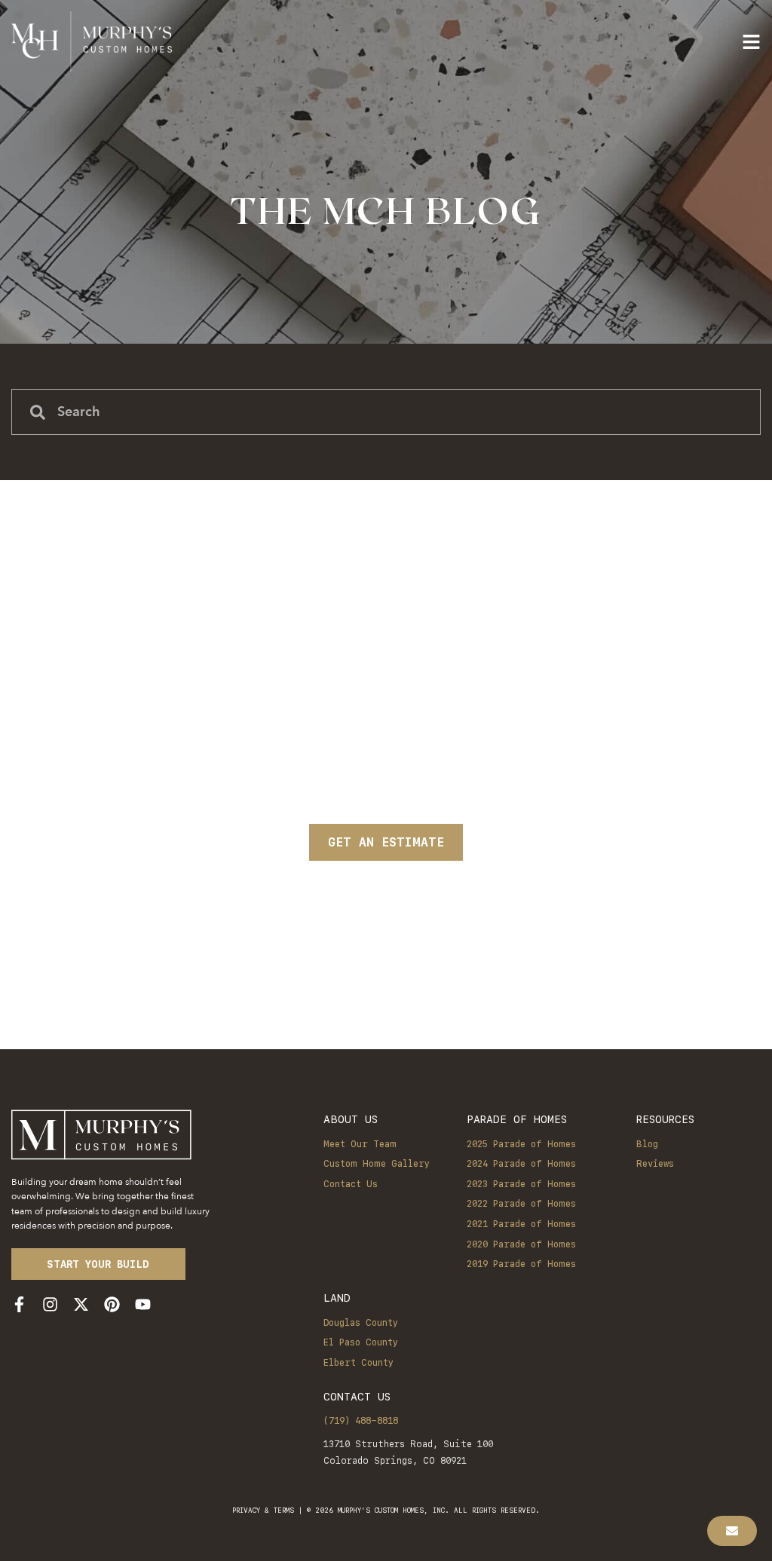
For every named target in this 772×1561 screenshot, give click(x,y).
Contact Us (350, 1184)
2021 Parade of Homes (521, 1224)
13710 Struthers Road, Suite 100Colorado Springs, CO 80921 (408, 1452)
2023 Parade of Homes (521, 1184)
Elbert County (358, 1362)
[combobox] (386, 412)
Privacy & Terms (263, 1510)
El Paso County (360, 1342)
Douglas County (360, 1323)
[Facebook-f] (19, 1304)
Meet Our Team (360, 1144)
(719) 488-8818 (360, 1421)
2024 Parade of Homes (521, 1164)
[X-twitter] (81, 1304)
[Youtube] (143, 1304)
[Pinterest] (112, 1304)
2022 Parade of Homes (521, 1203)
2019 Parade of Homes (521, 1264)
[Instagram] (50, 1304)
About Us (350, 1119)
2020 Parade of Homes (521, 1244)
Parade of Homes (517, 1119)
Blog (647, 1144)
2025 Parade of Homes (521, 1144)
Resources (665, 1119)
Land (337, 1297)
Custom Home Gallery (376, 1164)
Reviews (655, 1164)
